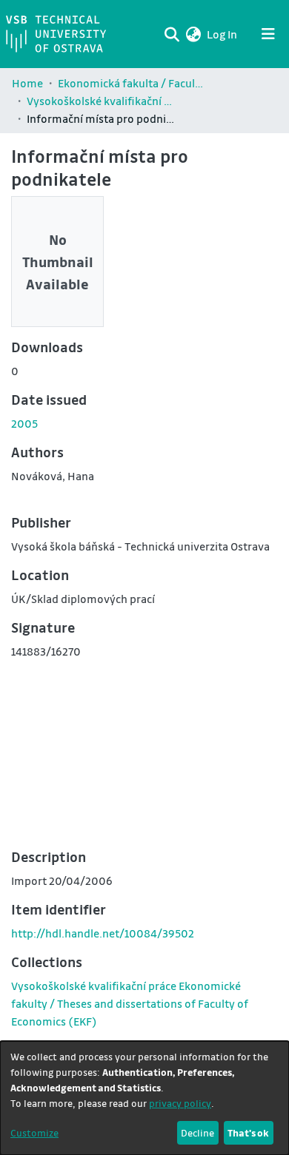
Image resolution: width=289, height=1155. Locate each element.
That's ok (248, 1132)
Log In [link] (223, 34)
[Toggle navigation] (268, 34)
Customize (34, 1132)
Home (27, 82)
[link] (129, 1003)
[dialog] (144, 1098)
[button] (193, 34)
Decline (197, 1132)
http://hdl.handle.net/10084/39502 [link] (102, 933)
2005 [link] (24, 423)
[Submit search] (171, 34)
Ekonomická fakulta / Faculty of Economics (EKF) (132, 82)
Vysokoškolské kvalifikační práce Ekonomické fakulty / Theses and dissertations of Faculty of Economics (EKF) (101, 100)
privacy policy (180, 1103)
